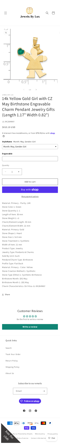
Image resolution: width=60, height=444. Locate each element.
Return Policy (12, 360)
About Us (10, 373)
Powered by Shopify (25, 434)
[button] (6, 13)
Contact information (38, 438)
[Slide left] (24, 90)
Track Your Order (13, 354)
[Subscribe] (44, 391)
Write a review (30, 326)
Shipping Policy (12, 367)
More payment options (30, 196)
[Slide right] (36, 90)
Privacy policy (53, 434)
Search (9, 348)
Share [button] (7, 294)
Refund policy (40, 434)
